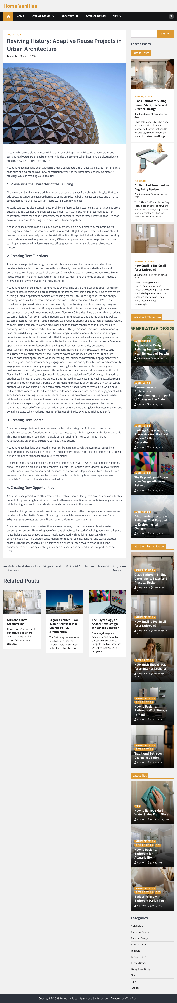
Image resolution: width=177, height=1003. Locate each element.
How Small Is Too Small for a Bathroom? (150, 268)
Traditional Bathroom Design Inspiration (149, 755)
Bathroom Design (144, 96)
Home (20, 16)
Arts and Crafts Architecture (17, 622)
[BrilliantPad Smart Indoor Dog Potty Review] (152, 158)
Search (165, 34)
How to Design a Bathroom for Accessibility (145, 854)
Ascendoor (102, 998)
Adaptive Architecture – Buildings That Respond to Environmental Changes (150, 522)
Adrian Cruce (143, 114)
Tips (115, 16)
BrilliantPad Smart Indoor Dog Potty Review (151, 187)
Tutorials (135, 987)
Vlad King (14, 56)
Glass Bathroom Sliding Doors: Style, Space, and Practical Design (150, 105)
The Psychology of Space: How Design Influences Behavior (105, 624)
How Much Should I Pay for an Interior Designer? (151, 667)
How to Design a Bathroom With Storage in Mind (150, 710)
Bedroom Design (139, 938)
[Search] (171, 16)
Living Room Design (141, 969)
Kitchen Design (138, 963)
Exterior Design (95, 16)
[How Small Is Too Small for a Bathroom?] (152, 238)
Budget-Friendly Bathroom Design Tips (149, 899)
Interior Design (40, 16)
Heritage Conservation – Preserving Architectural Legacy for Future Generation (151, 436)
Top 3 (133, 981)
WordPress (131, 998)
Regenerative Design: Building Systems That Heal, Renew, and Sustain (151, 349)
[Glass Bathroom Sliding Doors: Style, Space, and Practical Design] (152, 74)
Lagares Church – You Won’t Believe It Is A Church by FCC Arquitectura (64, 626)
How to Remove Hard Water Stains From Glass (151, 812)
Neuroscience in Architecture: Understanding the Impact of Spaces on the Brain (152, 393)
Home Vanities (20, 6)
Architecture (69, 16)
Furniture (140, 181)
